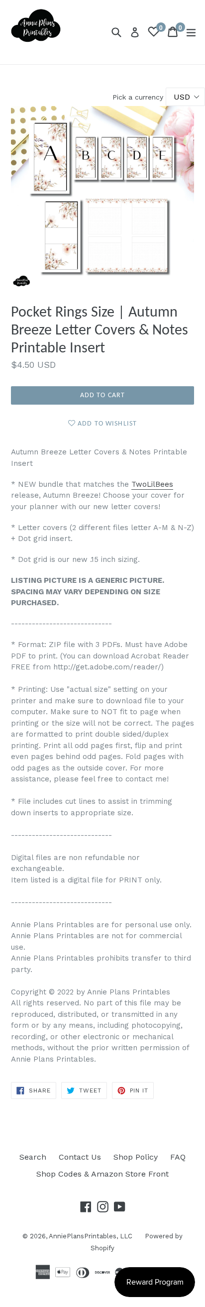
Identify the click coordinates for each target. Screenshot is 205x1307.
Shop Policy (135, 1157)
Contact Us (80, 1157)
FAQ (178, 1157)
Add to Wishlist (106, 424)
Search (32, 1157)
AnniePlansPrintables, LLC (90, 1236)
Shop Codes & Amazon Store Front (102, 1174)
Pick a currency (139, 97)
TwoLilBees (152, 484)
